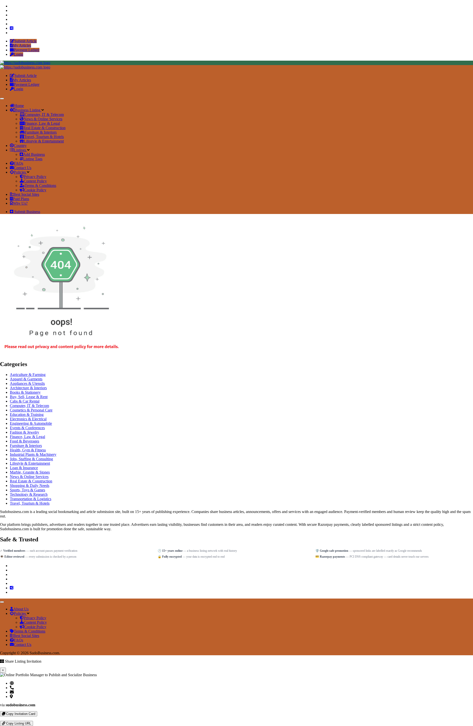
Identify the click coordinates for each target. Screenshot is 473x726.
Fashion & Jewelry (24, 432)
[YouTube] (11, 24)
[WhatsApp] (1, 718)
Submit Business (26, 212)
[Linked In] (11, 33)
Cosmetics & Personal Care (31, 410)
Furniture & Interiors (26, 445)
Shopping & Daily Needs (29, 485)
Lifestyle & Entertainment (30, 463)
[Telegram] (5, 718)
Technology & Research (29, 494)
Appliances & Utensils (27, 383)
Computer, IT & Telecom (29, 406)
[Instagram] (11, 15)
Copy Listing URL (18, 723)
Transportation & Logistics (30, 499)
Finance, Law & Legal (27, 437)
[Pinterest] (11, 19)
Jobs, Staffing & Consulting (31, 459)
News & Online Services (29, 477)
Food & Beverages (24, 441)
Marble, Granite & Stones (30, 472)
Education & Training (27, 414)
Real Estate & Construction (31, 481)
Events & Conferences (27, 428)
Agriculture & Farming (28, 374)
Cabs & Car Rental (24, 401)
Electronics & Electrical (28, 419)
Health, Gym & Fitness (28, 450)
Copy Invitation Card (20, 714)
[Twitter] (11, 10)
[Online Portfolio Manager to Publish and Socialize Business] (25, 63)
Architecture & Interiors (28, 388)
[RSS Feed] (11, 28)
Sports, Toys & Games (27, 490)
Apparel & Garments (26, 379)
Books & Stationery (25, 392)
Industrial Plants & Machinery (33, 454)
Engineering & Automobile (31, 423)
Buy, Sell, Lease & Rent (29, 397)
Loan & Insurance (24, 468)
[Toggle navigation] (2, 98)
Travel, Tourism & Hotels (30, 503)
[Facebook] (11, 6)
